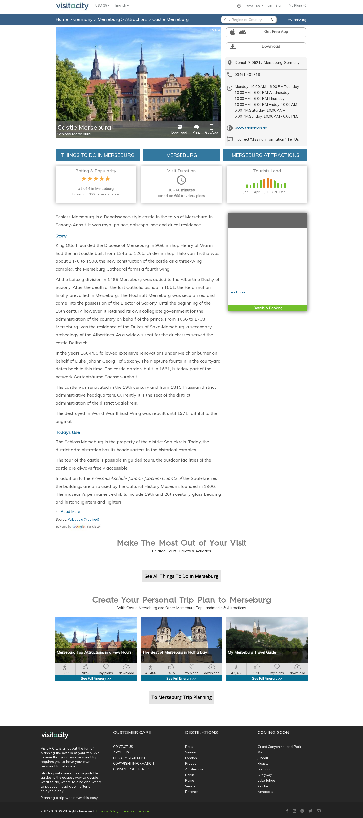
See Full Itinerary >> (96, 678)
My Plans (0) (298, 5)
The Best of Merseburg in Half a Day (174, 652)
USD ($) (101, 5)
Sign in (280, 5)
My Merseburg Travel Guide (252, 652)
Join (269, 5)
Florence (192, 792)
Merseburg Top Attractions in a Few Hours (94, 652)
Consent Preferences (132, 769)
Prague (190, 763)
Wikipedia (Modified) (83, 519)
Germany (83, 19)
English (121, 5)
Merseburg (109, 19)
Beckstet (214, 30)
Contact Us (123, 747)
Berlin (189, 775)
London (191, 758)
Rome (189, 780)
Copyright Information (133, 763)
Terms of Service (135, 811)
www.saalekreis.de (251, 128)
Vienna (190, 752)
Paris (189, 747)
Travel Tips (252, 5)
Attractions (137, 19)
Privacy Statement (129, 758)
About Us (121, 752)
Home (62, 19)
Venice (190, 786)
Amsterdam (194, 769)
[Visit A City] (55, 735)
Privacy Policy (107, 811)
